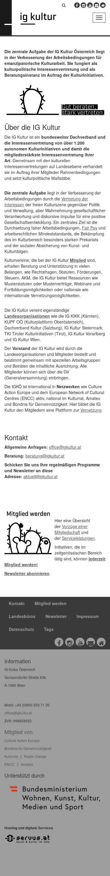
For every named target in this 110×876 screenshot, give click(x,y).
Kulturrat (11, 756)
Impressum (88, 616)
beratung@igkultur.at (45, 456)
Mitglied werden (51, 603)
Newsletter (56, 616)
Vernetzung (90, 410)
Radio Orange (35, 756)
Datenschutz (21, 629)
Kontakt (17, 603)
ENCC (9, 764)
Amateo (27, 764)
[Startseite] (42, 19)
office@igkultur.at (65, 447)
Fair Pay (89, 228)
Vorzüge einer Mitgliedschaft (71, 529)
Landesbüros (22, 616)
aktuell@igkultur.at (40, 476)
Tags (49, 629)
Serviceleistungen (78, 538)
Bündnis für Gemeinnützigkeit (27, 748)
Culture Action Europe (22, 740)
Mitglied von (18, 732)
